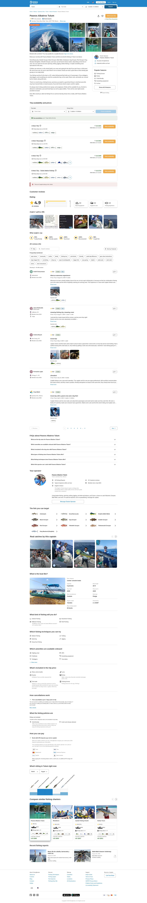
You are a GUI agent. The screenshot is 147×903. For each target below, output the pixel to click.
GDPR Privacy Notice (91, 881)
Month (33, 771)
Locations (69, 879)
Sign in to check (68, 53)
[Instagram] (37, 895)
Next (113, 428)
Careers (32, 876)
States (68, 876)
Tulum (47, 11)
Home (31, 11)
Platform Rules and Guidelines (94, 883)
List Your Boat (101, 2)
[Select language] (93, 2)
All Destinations (71, 881)
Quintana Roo (41, 11)
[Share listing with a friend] (98, 16)
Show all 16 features (105, 87)
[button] (59, 54)
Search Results (53, 11)
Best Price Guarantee (111, 19)
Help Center (89, 874)
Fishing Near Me (52, 881)
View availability (109, 126)
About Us (32, 874)
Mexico (35, 11)
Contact (32, 881)
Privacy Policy (89, 879)
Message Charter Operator (68, 501)
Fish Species (51, 879)
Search (110, 6)
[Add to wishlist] (102, 16)
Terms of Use (89, 876)
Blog (31, 879)
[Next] (116, 536)
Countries (69, 874)
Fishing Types (52, 876)
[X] (34, 895)
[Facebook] (31, 895)
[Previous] (112, 536)
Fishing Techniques (53, 874)
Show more (34, 662)
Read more (53, 284)
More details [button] (33, 707)
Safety (31, 883)
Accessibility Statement (92, 885)
